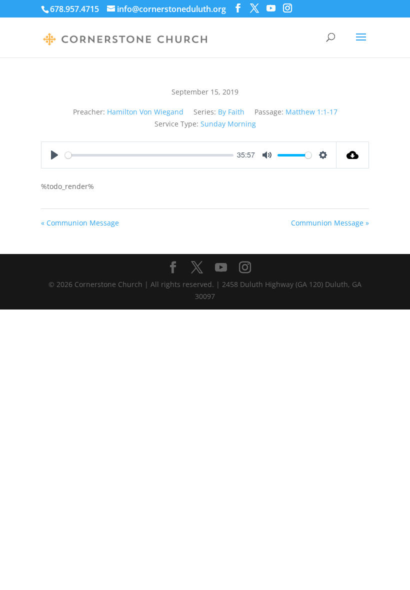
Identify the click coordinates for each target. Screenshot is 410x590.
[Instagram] (287, 8)
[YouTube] (271, 8)
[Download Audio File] (352, 155)
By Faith (231, 111)
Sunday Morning (228, 123)
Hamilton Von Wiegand (145, 111)
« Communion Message (80, 223)
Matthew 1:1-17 (312, 111)
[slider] (149, 155)
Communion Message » (330, 223)
